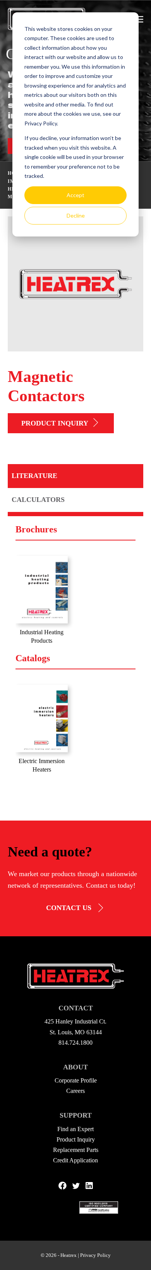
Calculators (38, 499)
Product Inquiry (54, 423)
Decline (76, 215)
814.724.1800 (75, 1042)
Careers (75, 1091)
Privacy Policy (95, 1255)
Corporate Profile (76, 1080)
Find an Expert (75, 1129)
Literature (34, 476)
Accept (75, 195)
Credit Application (75, 1160)
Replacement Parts (75, 1150)
